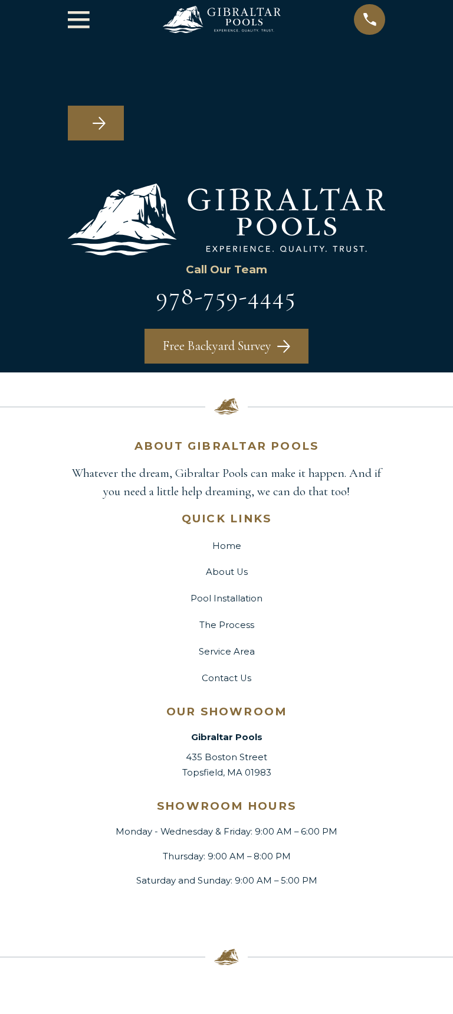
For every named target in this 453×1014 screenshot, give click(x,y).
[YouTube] (305, 912)
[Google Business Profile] (187, 912)
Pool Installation (226, 598)
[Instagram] (226, 912)
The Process (226, 625)
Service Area (227, 651)
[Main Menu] (79, 20)
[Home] (222, 19)
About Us (227, 572)
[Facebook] (148, 912)
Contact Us (226, 678)
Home (226, 546)
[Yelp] (266, 912)
